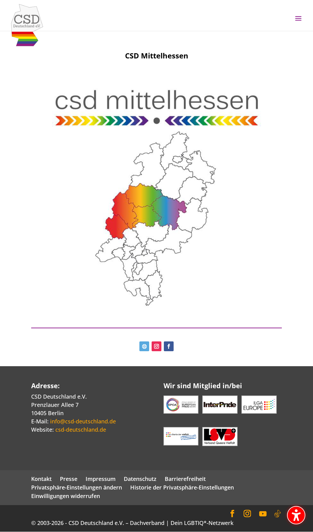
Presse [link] (68, 478)
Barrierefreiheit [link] (185, 478)
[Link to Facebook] (232, 514)
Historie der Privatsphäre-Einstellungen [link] (182, 487)
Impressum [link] (101, 478)
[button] (298, 22)
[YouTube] (263, 514)
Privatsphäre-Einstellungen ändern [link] (76, 487)
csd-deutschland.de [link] (80, 429)
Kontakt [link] (41, 478)
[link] (27, 24)
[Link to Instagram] (247, 514)
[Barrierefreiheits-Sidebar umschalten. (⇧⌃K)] (296, 515)
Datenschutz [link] (140, 478)
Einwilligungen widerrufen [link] (65, 496)
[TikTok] (277, 514)
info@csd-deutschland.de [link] (83, 421)
